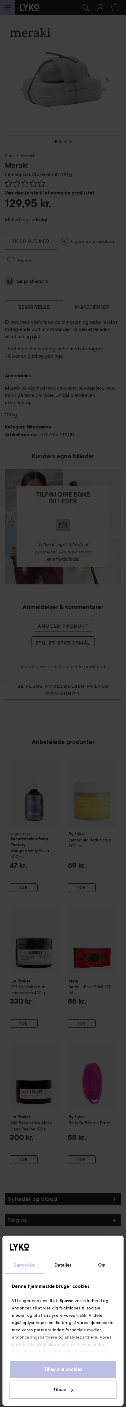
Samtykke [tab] (24, 1265)
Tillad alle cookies (63, 1369)
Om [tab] (102, 1265)
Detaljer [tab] (63, 1265)
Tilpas (59, 1389)
